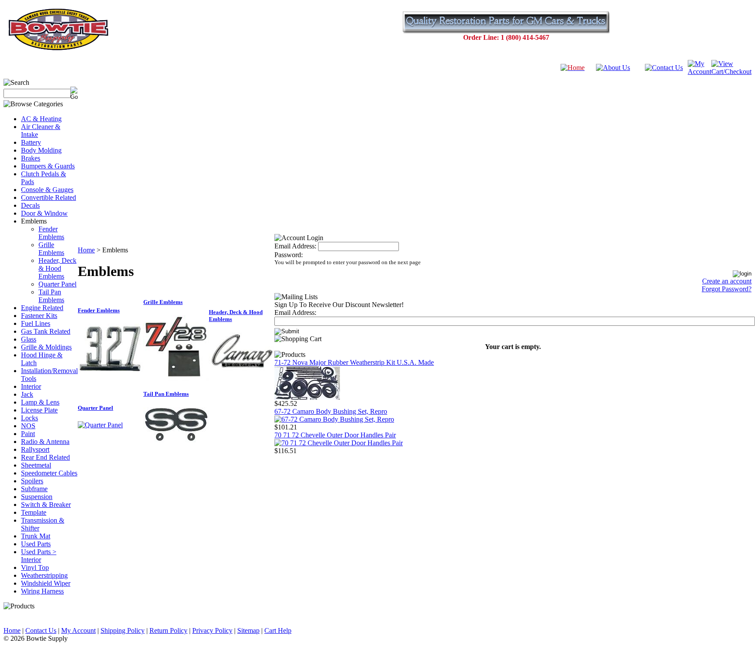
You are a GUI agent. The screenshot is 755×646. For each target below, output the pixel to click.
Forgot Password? (727, 289)
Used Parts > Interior (38, 555)
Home (86, 250)
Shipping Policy (122, 630)
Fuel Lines (35, 323)
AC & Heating (41, 118)
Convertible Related (48, 197)
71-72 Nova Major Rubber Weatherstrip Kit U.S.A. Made (354, 362)
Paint (28, 433)
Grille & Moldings (46, 347)
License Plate (39, 410)
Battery (31, 142)
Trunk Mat (35, 536)
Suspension (36, 496)
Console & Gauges (47, 189)
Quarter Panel (57, 284)
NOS (28, 426)
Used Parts (36, 544)
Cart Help (277, 630)
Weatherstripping (44, 575)
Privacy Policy (212, 630)
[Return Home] (573, 67)
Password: (288, 254)
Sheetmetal (36, 465)
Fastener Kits (39, 315)
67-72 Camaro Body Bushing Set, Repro (330, 411)
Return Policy (168, 630)
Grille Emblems (51, 248)
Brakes (30, 158)
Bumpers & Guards (48, 166)
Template (33, 512)
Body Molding (41, 150)
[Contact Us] (664, 67)
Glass (28, 339)
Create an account (727, 281)
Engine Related (42, 307)
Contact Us (40, 630)
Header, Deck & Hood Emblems (57, 268)
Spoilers (32, 481)
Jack (27, 394)
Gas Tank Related (45, 331)
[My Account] (699, 71)
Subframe (34, 488)
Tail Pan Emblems (51, 296)
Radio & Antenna (45, 441)
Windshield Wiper (45, 583)
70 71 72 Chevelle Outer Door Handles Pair (335, 435)
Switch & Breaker (46, 504)
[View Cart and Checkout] (731, 71)
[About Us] (613, 67)
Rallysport (35, 449)
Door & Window (44, 213)
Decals (30, 205)
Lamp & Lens (40, 402)
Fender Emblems (51, 233)
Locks (29, 418)
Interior (31, 386)
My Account (78, 630)
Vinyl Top (35, 567)
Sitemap (248, 630)
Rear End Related (45, 457)
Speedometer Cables (49, 473)
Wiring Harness (42, 591)
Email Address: (295, 246)
